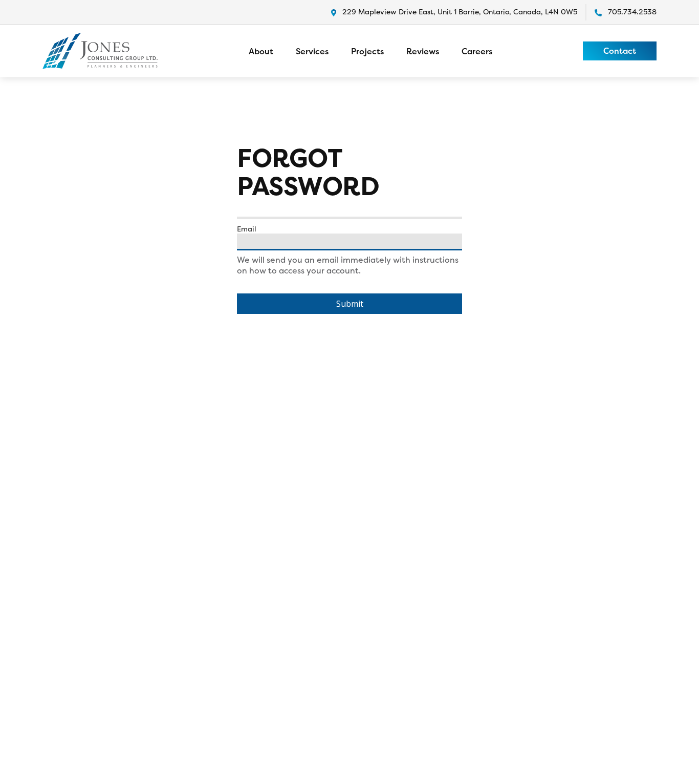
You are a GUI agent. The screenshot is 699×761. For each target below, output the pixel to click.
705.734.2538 (632, 11)
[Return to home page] (100, 51)
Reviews (422, 51)
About (261, 51)
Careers (477, 51)
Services (312, 51)
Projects (367, 51)
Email (246, 229)
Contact (619, 50)
